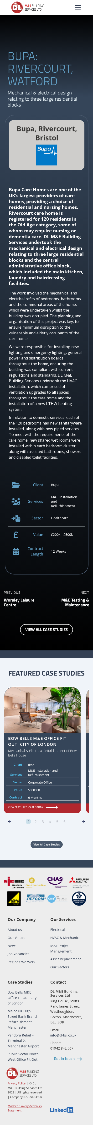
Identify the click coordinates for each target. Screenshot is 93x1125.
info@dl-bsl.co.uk (63, 1035)
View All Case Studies (46, 844)
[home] (27, 7)
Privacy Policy (17, 1083)
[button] (77, 7)
